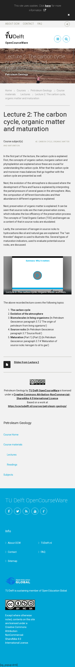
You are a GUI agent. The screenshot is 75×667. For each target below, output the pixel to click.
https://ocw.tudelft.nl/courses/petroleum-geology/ (37, 406)
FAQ (40, 23)
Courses (21, 90)
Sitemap (12, 561)
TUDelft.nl (46, 542)
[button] (68, 15)
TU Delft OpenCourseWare (44, 390)
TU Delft (43, 511)
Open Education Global (54, 590)
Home (8, 90)
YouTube (34, 511)
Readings (12, 464)
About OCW (12, 23)
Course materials (12, 444)
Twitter (17, 511)
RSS (26, 511)
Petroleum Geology (41, 90)
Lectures (25, 94)
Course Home (10, 434)
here (48, 5)
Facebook (8, 511)
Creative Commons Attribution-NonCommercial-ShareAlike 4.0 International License (16, 635)
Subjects (8, 474)
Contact (28, 23)
